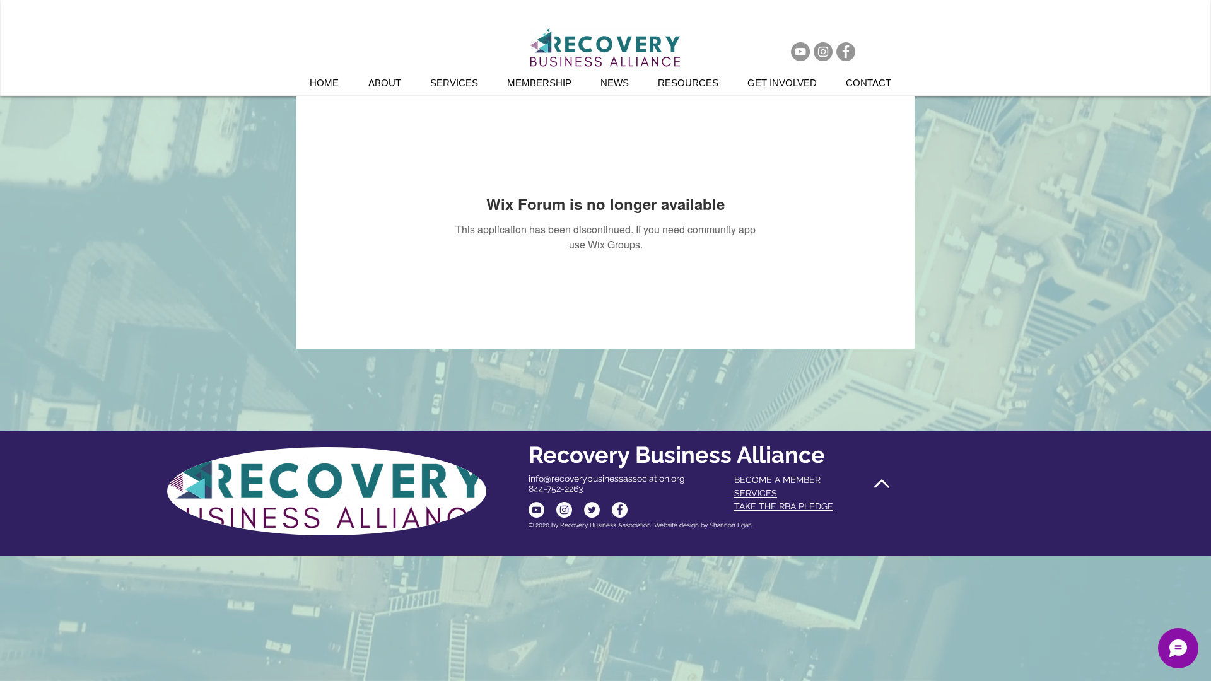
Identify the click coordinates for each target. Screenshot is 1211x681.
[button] (459, 82)
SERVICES (755, 493)
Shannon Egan (731, 524)
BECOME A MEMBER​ (777, 480)
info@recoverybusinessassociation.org (607, 479)
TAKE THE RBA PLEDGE (783, 506)
